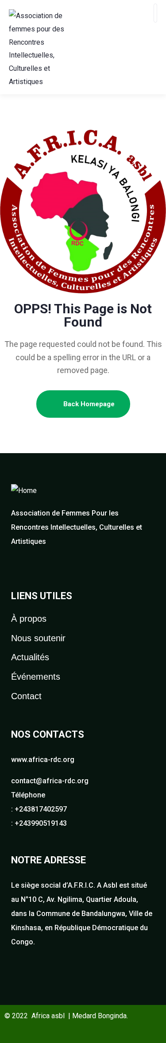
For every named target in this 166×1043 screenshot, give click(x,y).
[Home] (24, 490)
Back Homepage (88, 404)
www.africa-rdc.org (42, 759)
